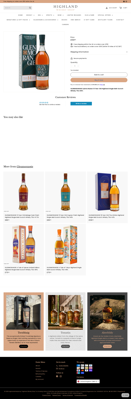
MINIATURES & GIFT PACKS (18, 20)
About (38, 366)
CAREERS (65, 24)
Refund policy (40, 374)
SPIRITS (49, 15)
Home (20, 15)
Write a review (81, 104)
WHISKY (29, 15)
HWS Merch (75, 20)
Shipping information (79, 52)
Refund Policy (56, 395)
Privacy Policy (46, 395)
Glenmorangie (25, 166)
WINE (60, 15)
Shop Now (23, 346)
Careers (38, 376)
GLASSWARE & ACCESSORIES (45, 20)
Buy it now (99, 80)
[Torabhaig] (23, 312)
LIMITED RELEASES (74, 15)
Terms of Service (41, 371)
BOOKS (64, 20)
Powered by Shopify (81, 395)
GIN (39, 15)
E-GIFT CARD (89, 20)
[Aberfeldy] (107, 312)
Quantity (74, 62)
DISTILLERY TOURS (105, 20)
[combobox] (18, 8)
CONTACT (120, 20)
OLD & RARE (89, 15)
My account (40, 379)
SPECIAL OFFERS (104, 15)
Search (38, 368)
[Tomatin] (65, 312)
